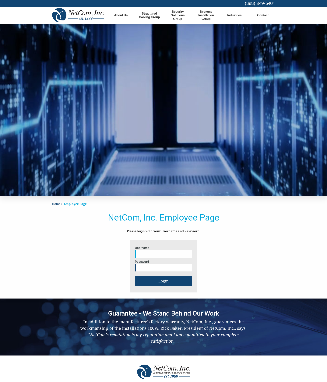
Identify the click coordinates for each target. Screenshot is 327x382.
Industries (234, 15)
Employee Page (75, 204)
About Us (121, 15)
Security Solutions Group (178, 15)
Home (56, 204)
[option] (163, 327)
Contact (263, 15)
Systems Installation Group (206, 15)
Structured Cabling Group (149, 15)
